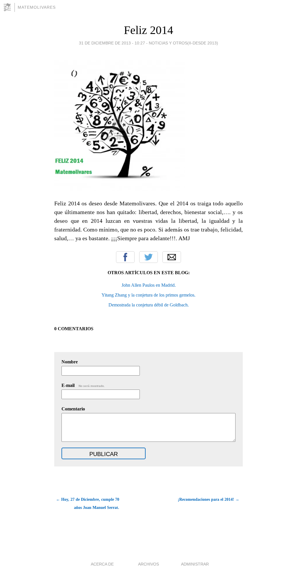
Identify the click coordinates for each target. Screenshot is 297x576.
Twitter (148, 257)
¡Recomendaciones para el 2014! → (208, 499)
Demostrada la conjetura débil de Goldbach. (148, 304)
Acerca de (102, 564)
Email (171, 257)
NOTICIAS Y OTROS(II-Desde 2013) (183, 43)
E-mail (83, 385)
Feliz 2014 (148, 30)
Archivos (148, 564)
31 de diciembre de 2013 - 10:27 (112, 43)
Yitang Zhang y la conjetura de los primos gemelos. (148, 295)
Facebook (125, 257)
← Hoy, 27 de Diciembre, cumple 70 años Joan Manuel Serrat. (87, 503)
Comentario (73, 408)
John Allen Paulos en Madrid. (149, 285)
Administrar (195, 564)
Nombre (69, 361)
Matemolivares (37, 7)
